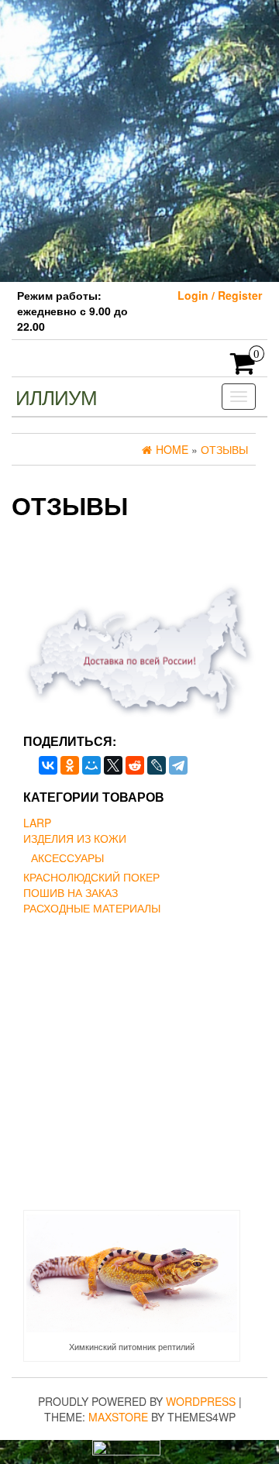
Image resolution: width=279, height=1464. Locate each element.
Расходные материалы (91, 908)
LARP (37, 822)
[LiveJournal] (156, 765)
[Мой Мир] (91, 765)
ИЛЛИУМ (56, 396)
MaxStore (118, 1416)
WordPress (201, 1401)
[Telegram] (178, 765)
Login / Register (219, 295)
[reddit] (135, 765)
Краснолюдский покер (91, 877)
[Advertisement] (139, 139)
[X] (113, 765)
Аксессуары (67, 857)
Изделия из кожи (74, 838)
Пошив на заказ (70, 892)
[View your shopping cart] (243, 368)
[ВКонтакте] (48, 765)
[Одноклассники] (69, 765)
